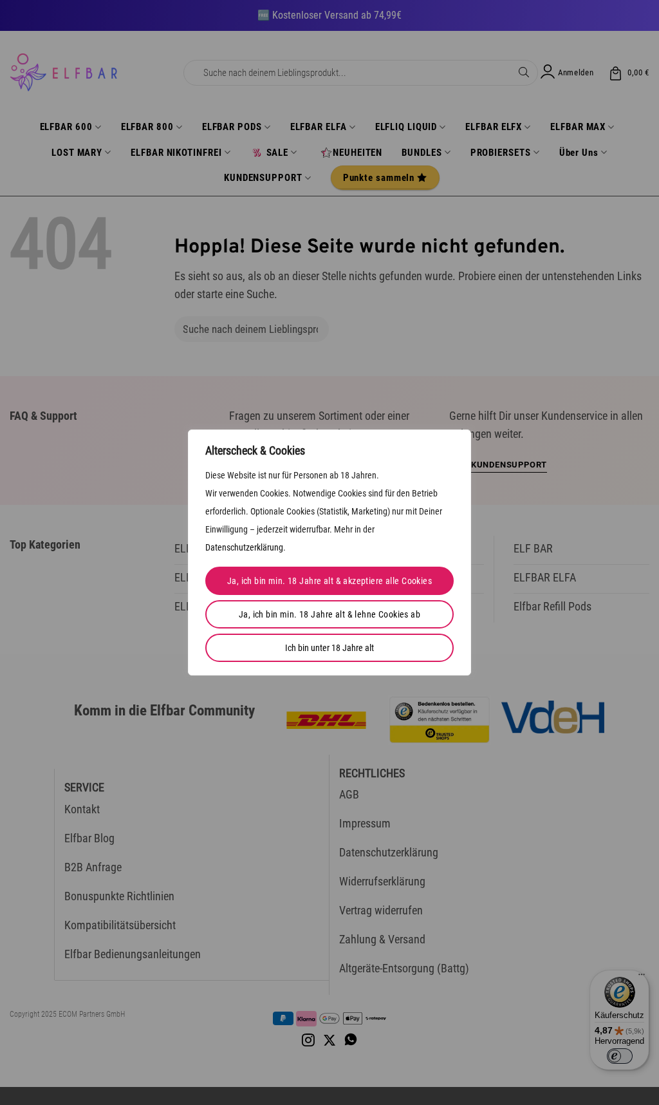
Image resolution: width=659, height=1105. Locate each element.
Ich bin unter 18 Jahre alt (329, 648)
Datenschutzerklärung (244, 547)
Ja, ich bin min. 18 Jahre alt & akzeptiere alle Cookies (329, 581)
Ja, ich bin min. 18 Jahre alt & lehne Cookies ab (329, 614)
